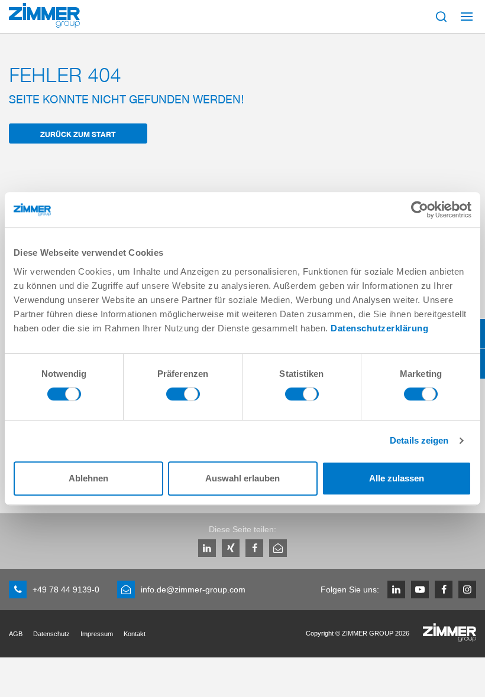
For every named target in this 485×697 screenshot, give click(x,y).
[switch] (183, 396)
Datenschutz (51, 633)
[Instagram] (467, 589)
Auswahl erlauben (242, 478)
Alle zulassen (396, 478)
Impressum (96, 633)
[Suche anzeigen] (441, 16)
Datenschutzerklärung (379, 328)
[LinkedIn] (207, 548)
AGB (15, 633)
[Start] (44, 15)
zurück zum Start (78, 133)
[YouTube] (420, 589)
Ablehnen (88, 478)
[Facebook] (254, 548)
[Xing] (231, 548)
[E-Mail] (278, 548)
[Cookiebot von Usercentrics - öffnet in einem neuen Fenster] (419, 210)
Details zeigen (419, 440)
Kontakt (135, 633)
